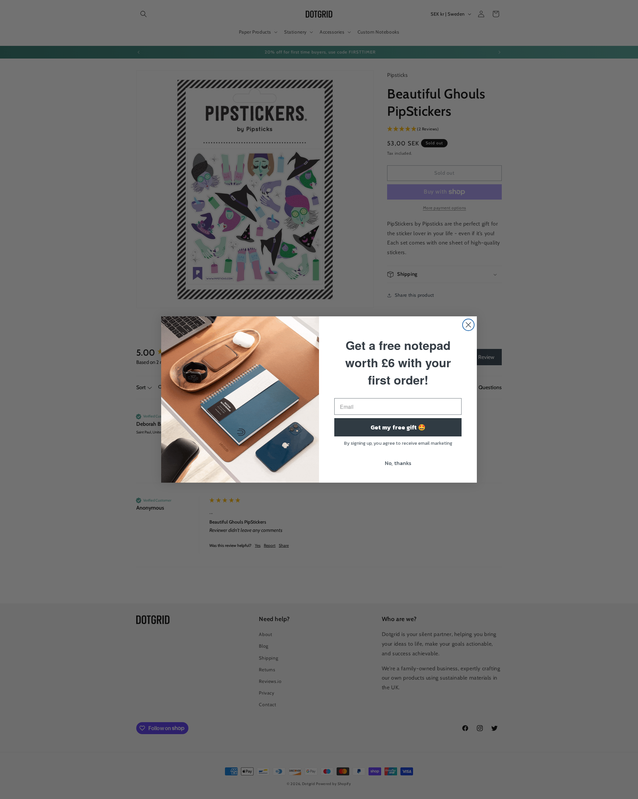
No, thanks (398, 463)
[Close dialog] (468, 325)
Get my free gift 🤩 (398, 427)
